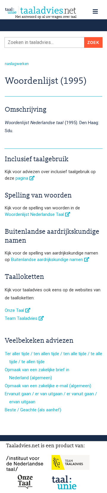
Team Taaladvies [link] (22, 318)
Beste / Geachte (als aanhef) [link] (33, 410)
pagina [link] (22, 178)
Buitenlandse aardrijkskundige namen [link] (47, 259)
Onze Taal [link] (15, 310)
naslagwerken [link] (17, 63)
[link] (53, 10)
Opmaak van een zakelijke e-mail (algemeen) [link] (48, 385)
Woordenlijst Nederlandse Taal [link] (35, 214)
